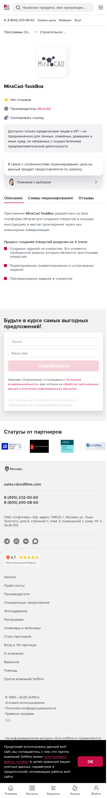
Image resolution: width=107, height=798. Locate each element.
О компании (13, 653)
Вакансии (11, 662)
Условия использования (25, 703)
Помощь (10, 670)
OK (90, 761)
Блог (78, 20)
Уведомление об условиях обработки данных (40, 404)
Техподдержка (15, 611)
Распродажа (13, 619)
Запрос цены (46, 20)
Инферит (65, 20)
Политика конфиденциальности (30, 708)
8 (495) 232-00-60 (21, 497)
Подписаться (54, 366)
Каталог (10, 577)
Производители (17, 594)
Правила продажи (19, 714)
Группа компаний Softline (24, 679)
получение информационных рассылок (49, 388)
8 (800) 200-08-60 (20, 20)
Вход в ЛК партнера (20, 645)
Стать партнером (17, 636)
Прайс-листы (14, 585)
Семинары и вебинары (22, 628)
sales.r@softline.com (22, 484)
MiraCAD (44, 109)
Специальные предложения (27, 602)
